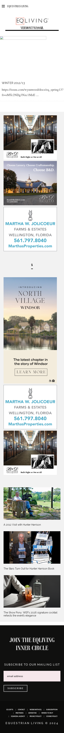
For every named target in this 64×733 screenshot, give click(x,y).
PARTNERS (19, 713)
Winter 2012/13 (13, 83)
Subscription (52, 710)
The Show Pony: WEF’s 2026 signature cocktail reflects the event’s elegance (30, 614)
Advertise (32, 713)
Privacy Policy (35, 716)
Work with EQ (35, 710)
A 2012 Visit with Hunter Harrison (22, 524)
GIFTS (9, 710)
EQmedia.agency (18, 716)
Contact (21, 710)
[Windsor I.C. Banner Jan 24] (30, 382)
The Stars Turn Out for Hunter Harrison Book (29, 568)
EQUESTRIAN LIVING (17, 6)
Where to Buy (47, 713)
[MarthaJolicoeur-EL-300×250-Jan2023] (30, 250)
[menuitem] (32, 506)
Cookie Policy (51, 716)
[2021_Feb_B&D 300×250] (30, 158)
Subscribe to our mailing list (32, 664)
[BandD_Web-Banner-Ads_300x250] (30, 204)
